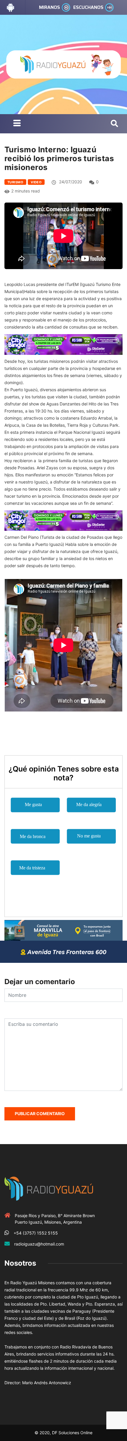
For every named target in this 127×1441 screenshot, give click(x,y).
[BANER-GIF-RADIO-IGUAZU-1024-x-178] (63, 344)
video (36, 182)
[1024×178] (63, 951)
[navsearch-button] (114, 124)
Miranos (49, 7)
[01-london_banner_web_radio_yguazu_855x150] (63, 929)
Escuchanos (88, 7)
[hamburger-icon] (17, 123)
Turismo (15, 182)
